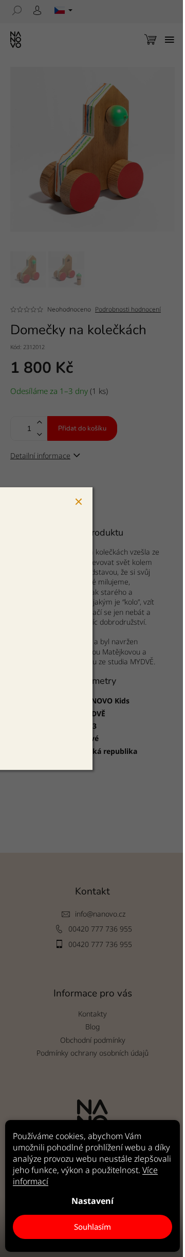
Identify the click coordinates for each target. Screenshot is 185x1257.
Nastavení (92, 1201)
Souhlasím (92, 1226)
